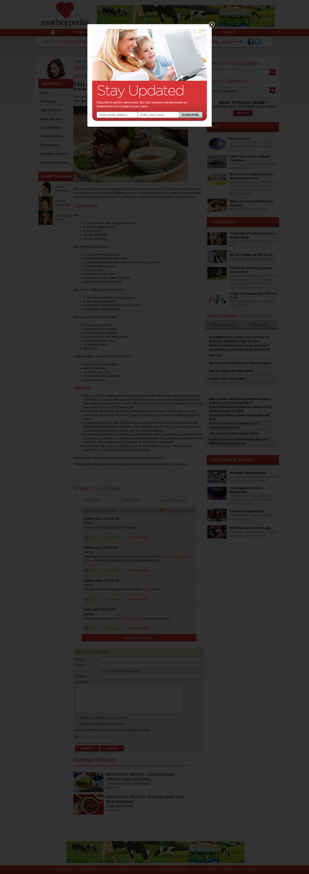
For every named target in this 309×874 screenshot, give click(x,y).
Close (211, 25)
